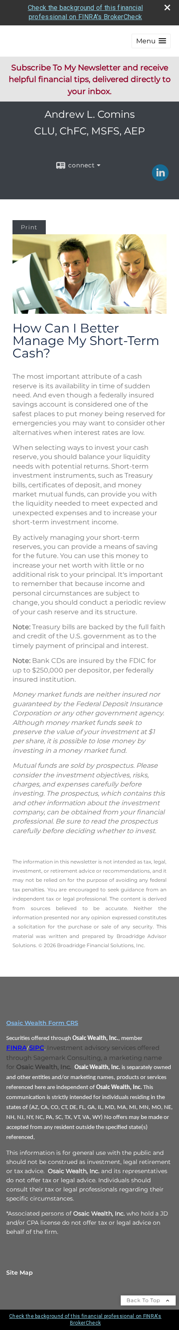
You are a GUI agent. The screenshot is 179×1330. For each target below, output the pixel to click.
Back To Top (144, 1300)
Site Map (19, 1272)
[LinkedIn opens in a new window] (160, 178)
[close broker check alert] (167, 7)
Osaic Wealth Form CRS (42, 1023)
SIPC (36, 1048)
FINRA (16, 1048)
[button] (151, 41)
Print (29, 227)
